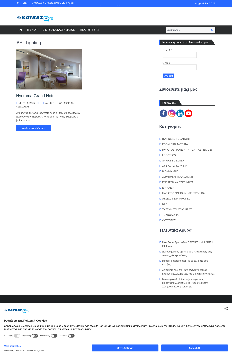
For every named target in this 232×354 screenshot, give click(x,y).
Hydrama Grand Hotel (35, 95)
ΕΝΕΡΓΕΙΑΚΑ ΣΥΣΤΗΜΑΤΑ (177, 182)
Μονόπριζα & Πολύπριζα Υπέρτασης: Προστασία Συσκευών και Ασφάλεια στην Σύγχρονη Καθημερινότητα (185, 283)
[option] (84, 3)
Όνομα (166, 62)
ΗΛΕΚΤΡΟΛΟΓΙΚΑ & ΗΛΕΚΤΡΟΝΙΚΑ (183, 193)
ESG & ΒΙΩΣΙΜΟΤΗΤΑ (175, 144)
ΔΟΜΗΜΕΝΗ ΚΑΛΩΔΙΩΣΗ (177, 176)
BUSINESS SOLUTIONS (176, 138)
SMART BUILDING (173, 160)
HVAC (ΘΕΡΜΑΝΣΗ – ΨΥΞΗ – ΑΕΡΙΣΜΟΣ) (187, 149)
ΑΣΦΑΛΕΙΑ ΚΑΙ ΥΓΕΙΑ (174, 166)
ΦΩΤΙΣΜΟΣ (22, 106)
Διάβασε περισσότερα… (33, 128)
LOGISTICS (169, 155)
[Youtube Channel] (188, 113)
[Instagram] (172, 113)
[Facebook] (163, 113)
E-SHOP (32, 29)
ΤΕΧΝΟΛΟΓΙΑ (170, 214)
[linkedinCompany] (180, 113)
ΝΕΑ (164, 204)
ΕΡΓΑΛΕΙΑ (168, 187)
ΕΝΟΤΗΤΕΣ (87, 29)
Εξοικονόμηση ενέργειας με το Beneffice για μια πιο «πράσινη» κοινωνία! (76, 3)
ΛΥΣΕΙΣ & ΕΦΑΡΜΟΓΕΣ (59, 103)
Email (167, 50)
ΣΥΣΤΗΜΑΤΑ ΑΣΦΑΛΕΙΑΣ (177, 209)
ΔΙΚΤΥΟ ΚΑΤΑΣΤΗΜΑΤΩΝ (59, 29)
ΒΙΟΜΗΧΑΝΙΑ (170, 171)
